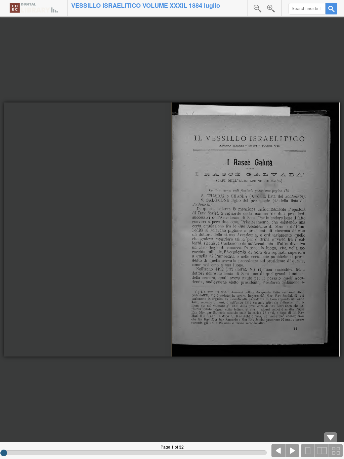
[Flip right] (292, 450)
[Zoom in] (271, 8)
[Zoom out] (257, 8)
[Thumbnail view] (336, 450)
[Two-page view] (322, 450)
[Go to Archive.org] (33, 7)
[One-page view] (308, 450)
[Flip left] (278, 450)
